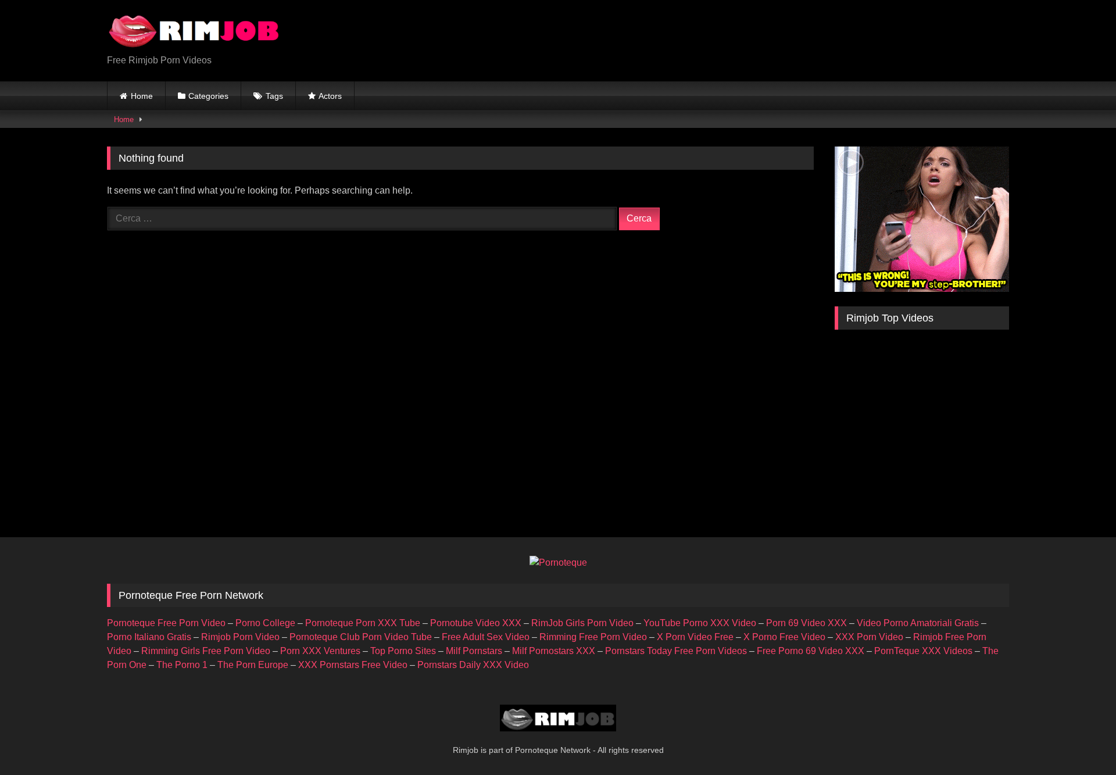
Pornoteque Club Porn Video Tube (360, 637)
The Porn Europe (252, 665)
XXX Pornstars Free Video (352, 665)
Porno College (265, 623)
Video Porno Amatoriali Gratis (918, 623)
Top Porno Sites (403, 651)
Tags (274, 96)
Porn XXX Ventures (320, 651)
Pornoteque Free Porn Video (166, 623)
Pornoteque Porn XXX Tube (362, 623)
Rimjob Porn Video (240, 637)
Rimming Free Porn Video (593, 637)
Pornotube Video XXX (475, 623)
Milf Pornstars (474, 651)
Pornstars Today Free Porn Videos (676, 651)
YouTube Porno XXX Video (699, 623)
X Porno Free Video (784, 637)
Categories (208, 96)
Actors (330, 96)
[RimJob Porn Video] (194, 31)
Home (142, 96)
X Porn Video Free (695, 637)
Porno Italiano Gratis (149, 637)
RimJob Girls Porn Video (582, 623)
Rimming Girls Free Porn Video (205, 651)
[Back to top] (1080, 740)
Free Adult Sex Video (486, 637)
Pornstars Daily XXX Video (473, 665)
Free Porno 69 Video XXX (810, 651)
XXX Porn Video (869, 637)
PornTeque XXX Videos (923, 651)
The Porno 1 (182, 665)
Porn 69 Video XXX (806, 623)
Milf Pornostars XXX (553, 651)
